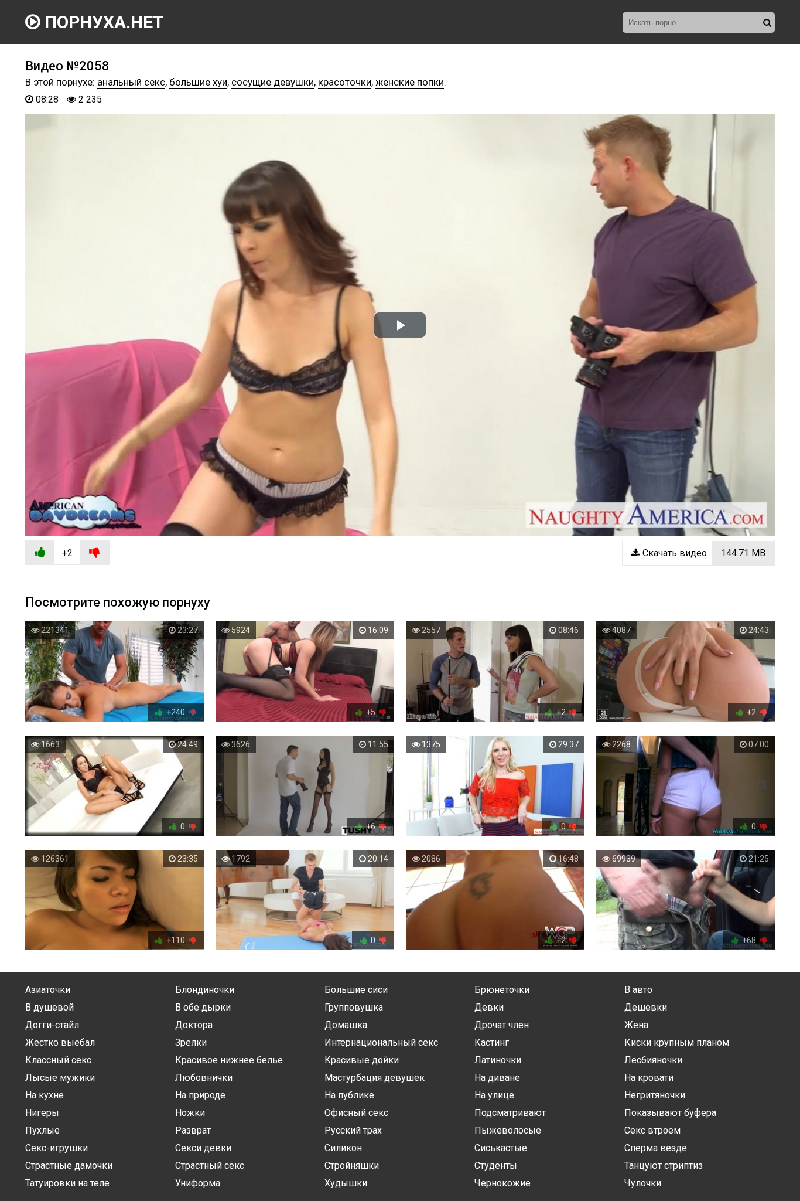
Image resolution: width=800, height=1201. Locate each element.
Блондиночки (204, 989)
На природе (200, 1095)
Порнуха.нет (102, 22)
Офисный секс (356, 1112)
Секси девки (203, 1148)
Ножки (190, 1112)
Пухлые (42, 1130)
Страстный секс (209, 1165)
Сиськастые (500, 1148)
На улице (494, 1095)
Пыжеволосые (507, 1130)
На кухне (44, 1095)
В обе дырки (203, 1007)
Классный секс (58, 1060)
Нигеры (42, 1112)
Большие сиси (356, 989)
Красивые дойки (361, 1060)
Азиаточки (47, 989)
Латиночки (497, 1060)
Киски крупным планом (676, 1042)
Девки (489, 1007)
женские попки (409, 82)
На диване (497, 1077)
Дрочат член (501, 1024)
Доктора (194, 1024)
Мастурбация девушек (374, 1077)
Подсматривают (510, 1112)
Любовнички (204, 1077)
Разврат (193, 1130)
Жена (636, 1024)
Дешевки (645, 1007)
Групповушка (353, 1007)
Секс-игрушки (56, 1148)
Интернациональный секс (381, 1042)
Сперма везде (655, 1148)
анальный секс (131, 82)
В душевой (49, 1007)
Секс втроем (652, 1130)
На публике (349, 1095)
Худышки (345, 1183)
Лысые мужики (60, 1077)
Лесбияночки (653, 1060)
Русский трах (353, 1130)
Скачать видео (702, 553)
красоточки (344, 82)
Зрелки (191, 1042)
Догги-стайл (52, 1024)
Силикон (343, 1148)
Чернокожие (502, 1183)
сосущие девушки (272, 82)
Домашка (345, 1024)
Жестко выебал (60, 1042)
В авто (638, 989)
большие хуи (198, 82)
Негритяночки (654, 1095)
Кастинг (491, 1042)
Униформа (197, 1183)
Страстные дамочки (68, 1165)
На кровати (648, 1077)
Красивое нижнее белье (229, 1060)
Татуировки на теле (67, 1183)
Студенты (495, 1165)
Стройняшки (351, 1165)
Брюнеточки (501, 989)
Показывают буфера (670, 1112)
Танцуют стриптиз (663, 1165)
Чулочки (642, 1183)
